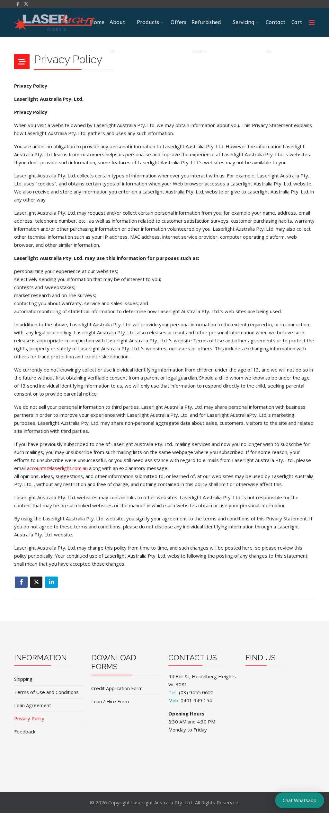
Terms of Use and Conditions (46, 692)
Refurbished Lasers (206, 28)
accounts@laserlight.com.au (57, 468)
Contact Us (275, 28)
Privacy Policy (29, 718)
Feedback (24, 731)
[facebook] (17, 4)
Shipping (23, 679)
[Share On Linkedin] (51, 582)
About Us (117, 28)
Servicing (243, 22)
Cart (296, 22)
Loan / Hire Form (110, 701)
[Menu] (312, 22)
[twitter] (26, 4)
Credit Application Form (117, 688)
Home (97, 22)
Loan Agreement (32, 705)
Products (148, 22)
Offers (178, 22)
